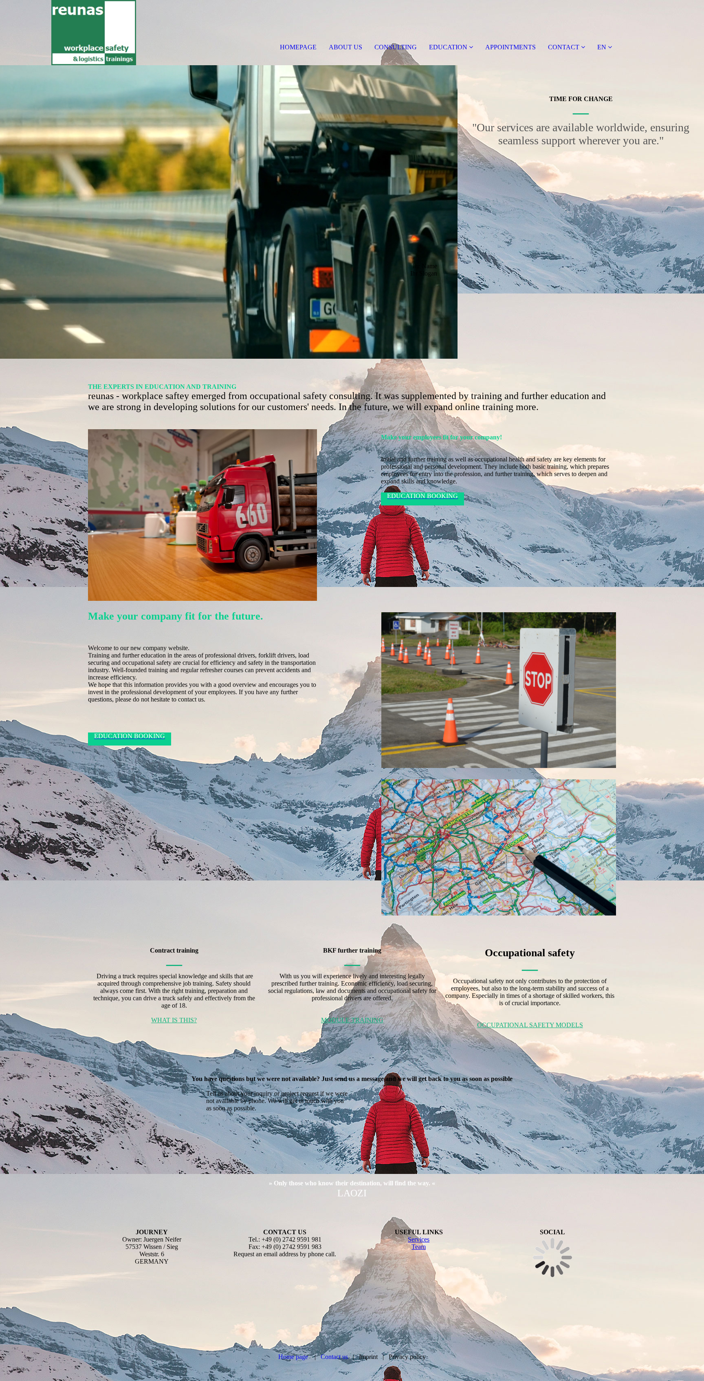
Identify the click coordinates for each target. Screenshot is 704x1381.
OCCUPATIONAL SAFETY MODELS (530, 1024)
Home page (293, 1356)
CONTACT (563, 47)
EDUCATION (448, 47)
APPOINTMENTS (510, 47)
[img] (93, 32)
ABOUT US (345, 47)
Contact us (334, 1356)
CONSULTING (395, 47)
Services (418, 1239)
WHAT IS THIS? (174, 1020)
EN (601, 47)
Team (418, 1246)
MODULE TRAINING (352, 1020)
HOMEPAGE (298, 47)
